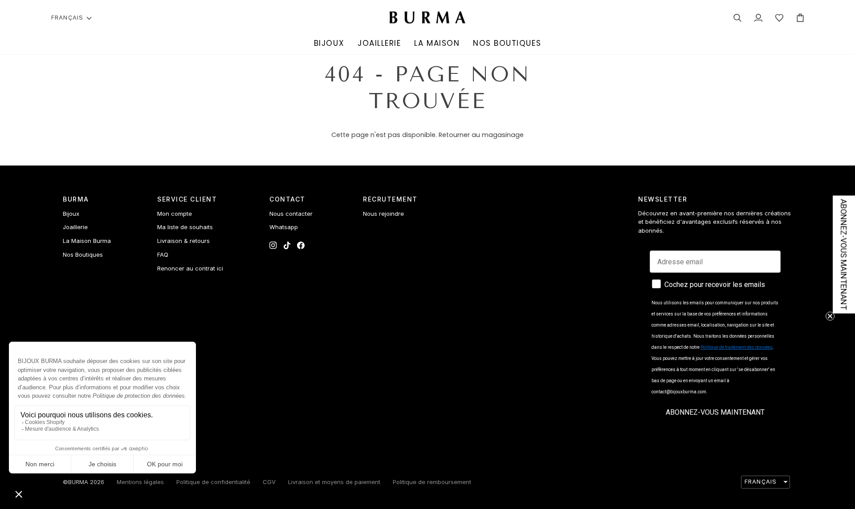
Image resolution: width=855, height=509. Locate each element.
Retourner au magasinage (481, 134)
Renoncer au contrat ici (190, 268)
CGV (269, 481)
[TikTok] (287, 245)
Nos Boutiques (83, 254)
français (67, 17)
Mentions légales (140, 481)
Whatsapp (283, 226)
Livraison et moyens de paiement (334, 481)
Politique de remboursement (432, 481)
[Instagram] (273, 245)
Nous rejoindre (383, 213)
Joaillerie (75, 226)
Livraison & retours (183, 240)
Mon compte (174, 213)
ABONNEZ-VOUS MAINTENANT (715, 412)
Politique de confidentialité (213, 481)
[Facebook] (301, 245)
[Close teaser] (830, 316)
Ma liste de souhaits (185, 226)
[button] (329, 44)
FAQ (162, 254)
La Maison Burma (87, 240)
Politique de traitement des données (736, 347)
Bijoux (71, 213)
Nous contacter (291, 213)
